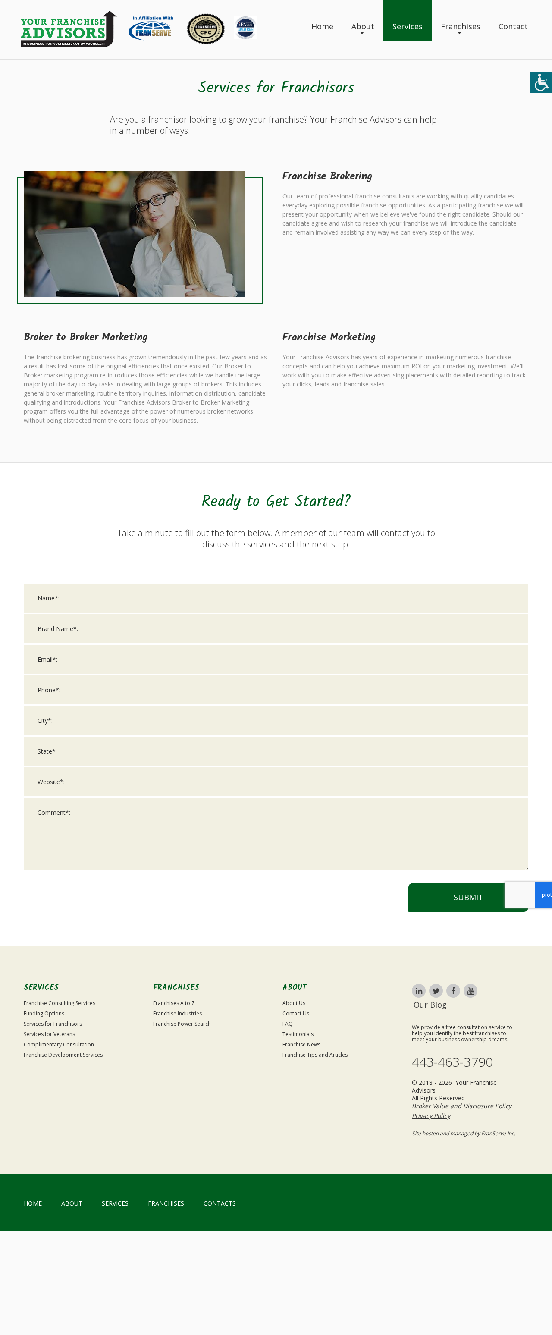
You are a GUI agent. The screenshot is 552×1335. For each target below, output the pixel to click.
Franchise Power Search (182, 1023)
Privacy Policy (431, 1116)
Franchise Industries (177, 1013)
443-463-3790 (452, 1061)
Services (407, 26)
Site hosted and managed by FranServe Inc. (463, 1133)
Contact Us (295, 1013)
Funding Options (44, 1013)
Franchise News (301, 1044)
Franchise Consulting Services (59, 1003)
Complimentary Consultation (59, 1044)
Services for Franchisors (53, 1023)
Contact (513, 26)
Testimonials (298, 1034)
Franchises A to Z (174, 1003)
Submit (468, 897)
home (33, 1203)
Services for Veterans (49, 1034)
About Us (293, 1003)
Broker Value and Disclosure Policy (461, 1106)
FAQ (287, 1023)
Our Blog (430, 1004)
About (362, 26)
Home (322, 26)
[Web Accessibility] (541, 82)
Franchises (460, 26)
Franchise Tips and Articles (315, 1055)
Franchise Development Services (63, 1055)
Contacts (220, 1203)
